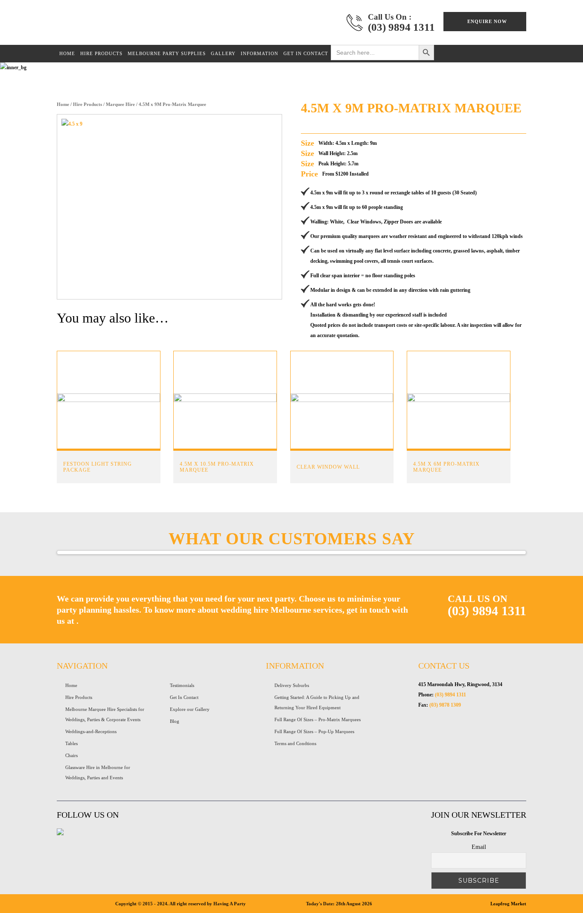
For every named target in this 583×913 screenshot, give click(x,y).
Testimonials (182, 685)
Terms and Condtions (295, 743)
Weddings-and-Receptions (91, 731)
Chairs (71, 755)
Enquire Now (487, 21)
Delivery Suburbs (291, 685)
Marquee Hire (120, 104)
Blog (174, 721)
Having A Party (147, 24)
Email (479, 847)
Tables (71, 743)
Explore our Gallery (190, 709)
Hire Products (87, 104)
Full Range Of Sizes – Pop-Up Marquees (314, 731)
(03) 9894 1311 (401, 27)
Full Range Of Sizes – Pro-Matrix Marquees (317, 719)
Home (63, 104)
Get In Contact (184, 697)
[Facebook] (60, 834)
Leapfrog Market (508, 903)
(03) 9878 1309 (445, 705)
